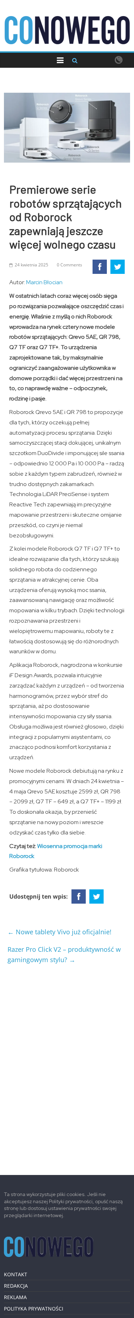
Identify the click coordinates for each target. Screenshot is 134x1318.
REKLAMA (15, 1297)
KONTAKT (15, 1274)
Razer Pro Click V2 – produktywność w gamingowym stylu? (64, 954)
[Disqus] (67, 1066)
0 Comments (69, 265)
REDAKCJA (16, 1285)
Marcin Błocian (44, 282)
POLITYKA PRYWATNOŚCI (33, 1308)
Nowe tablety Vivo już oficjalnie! (59, 932)
